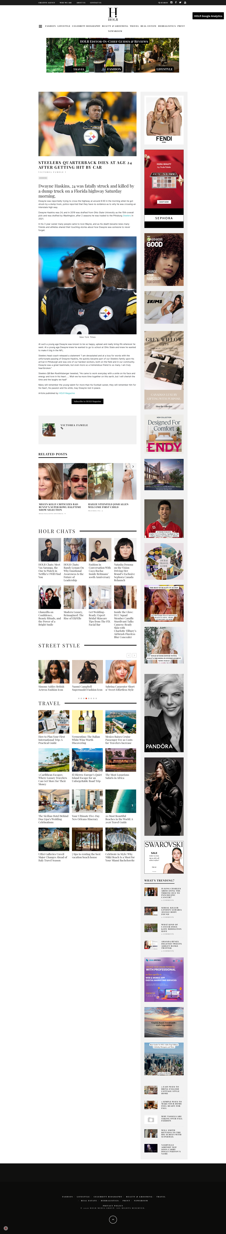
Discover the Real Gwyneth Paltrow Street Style (119, 689)
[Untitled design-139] (164, 713)
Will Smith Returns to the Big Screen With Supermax (171, 1133)
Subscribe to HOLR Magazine (87, 401)
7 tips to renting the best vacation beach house (86, 859)
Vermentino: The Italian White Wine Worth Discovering (86, 743)
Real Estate (149, 26)
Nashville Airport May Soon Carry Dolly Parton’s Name (171, 1149)
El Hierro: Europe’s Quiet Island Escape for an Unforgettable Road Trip (87, 781)
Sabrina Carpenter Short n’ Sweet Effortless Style (52, 688)
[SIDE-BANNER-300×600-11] (164, 796)
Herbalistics (167, 26)
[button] (134, 655)
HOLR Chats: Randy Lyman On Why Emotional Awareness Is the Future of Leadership (74, 572)
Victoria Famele (51, 172)
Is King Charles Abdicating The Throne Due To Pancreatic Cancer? (171, 893)
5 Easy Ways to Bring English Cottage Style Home (170, 1090)
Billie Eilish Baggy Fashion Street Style (87, 688)
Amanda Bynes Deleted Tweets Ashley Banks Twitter (171, 944)
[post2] (164, 979)
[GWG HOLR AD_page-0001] (164, 370)
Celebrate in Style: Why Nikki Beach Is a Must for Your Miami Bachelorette (120, 860)
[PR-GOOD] (164, 259)
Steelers (127, 215)
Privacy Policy (113, 1206)
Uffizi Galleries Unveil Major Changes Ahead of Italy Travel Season (52, 860)
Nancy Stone (94, 511)
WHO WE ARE (66, 3)
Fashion (50, 26)
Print (181, 26)
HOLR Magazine (67, 393)
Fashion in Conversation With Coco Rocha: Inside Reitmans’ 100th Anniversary (100, 571)
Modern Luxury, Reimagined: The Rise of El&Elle (74, 615)
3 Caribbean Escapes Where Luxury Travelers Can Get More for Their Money (52, 782)
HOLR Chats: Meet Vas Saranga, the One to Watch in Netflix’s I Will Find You (49, 571)
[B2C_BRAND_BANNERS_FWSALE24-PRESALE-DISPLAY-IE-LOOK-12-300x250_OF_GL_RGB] (164, 857)
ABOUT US (81, 3)
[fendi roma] (164, 119)
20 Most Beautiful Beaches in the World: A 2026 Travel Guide (119, 822)
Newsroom (115, 31)
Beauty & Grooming (115, 26)
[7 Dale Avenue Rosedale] (164, 474)
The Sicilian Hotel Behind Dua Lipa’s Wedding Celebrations (53, 822)
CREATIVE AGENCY (46, 3)
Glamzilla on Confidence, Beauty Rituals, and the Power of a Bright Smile (49, 618)
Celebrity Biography (86, 26)
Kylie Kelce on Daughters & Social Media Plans (108, 506)
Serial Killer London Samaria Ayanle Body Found (171, 910)
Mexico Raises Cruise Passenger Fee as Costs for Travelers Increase (118, 743)
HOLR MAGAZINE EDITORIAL (51, 511)
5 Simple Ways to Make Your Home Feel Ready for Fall (171, 1104)
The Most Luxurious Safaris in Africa (117, 779)
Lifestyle (64, 26)
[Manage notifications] (6, 1228)
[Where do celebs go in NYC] (164, 1058)
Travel (134, 26)
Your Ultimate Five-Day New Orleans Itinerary (86, 820)
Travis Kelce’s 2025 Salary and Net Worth (60, 506)
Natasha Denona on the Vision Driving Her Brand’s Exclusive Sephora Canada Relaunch (124, 572)
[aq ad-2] (164, 1022)
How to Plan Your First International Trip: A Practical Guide (51, 743)
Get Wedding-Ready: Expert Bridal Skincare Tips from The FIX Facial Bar (99, 618)
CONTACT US (95, 3)
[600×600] (164, 434)
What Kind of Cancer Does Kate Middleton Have (171, 927)
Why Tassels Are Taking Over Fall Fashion (172, 1118)
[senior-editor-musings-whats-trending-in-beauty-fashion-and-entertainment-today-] (164, 561)
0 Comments (167, 900)
